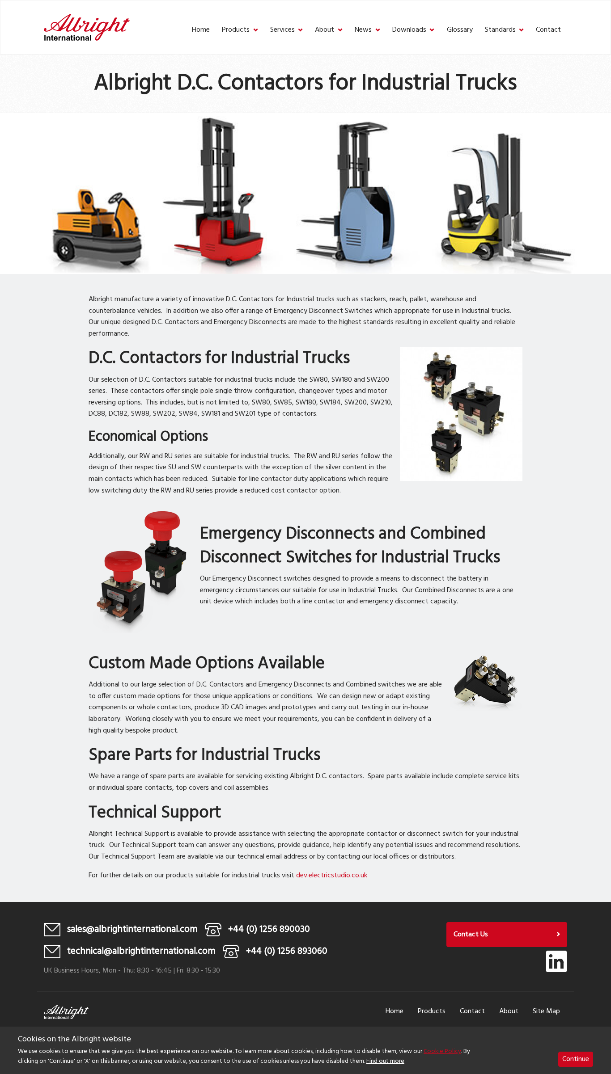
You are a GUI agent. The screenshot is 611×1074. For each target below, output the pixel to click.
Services (282, 30)
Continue (575, 1059)
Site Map (546, 1011)
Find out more (385, 1062)
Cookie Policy (442, 1051)
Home (201, 30)
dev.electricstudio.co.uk (331, 875)
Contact (548, 30)
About (324, 30)
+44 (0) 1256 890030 (269, 929)
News (363, 30)
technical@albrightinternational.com (141, 951)
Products (236, 30)
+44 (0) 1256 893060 (286, 951)
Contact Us (471, 934)
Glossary (460, 30)
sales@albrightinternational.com (132, 929)
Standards (500, 30)
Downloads (409, 30)
